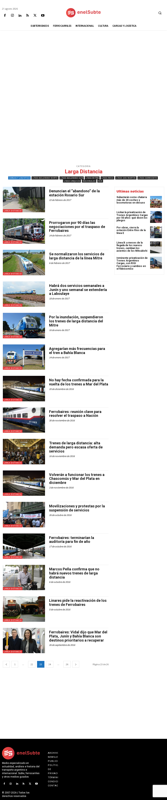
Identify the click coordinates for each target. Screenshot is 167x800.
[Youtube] (42, 15)
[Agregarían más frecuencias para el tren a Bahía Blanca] (24, 357)
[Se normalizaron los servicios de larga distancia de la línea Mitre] (24, 262)
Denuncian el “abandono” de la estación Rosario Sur (74, 193)
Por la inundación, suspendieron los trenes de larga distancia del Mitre (76, 321)
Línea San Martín (126, 178)
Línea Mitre (92, 178)
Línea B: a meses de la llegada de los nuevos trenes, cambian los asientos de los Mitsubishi (131, 246)
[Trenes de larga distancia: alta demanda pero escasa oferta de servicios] (24, 451)
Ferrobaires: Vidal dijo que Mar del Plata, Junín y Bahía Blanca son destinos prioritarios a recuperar (78, 636)
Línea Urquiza (72, 181)
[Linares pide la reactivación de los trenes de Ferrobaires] (24, 609)
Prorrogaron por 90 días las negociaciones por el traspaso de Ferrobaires (77, 226)
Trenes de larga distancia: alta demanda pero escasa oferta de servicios (76, 447)
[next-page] (75, 664)
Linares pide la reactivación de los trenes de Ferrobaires (78, 602)
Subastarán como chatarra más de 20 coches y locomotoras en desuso (131, 200)
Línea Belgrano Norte (45, 178)
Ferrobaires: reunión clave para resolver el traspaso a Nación (75, 413)
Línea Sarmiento (147, 178)
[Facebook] (5, 15)
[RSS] (27, 15)
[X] (35, 15)
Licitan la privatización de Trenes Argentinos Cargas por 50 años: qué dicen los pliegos (132, 216)
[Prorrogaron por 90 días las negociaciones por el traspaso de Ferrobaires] (24, 231)
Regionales (89, 181)
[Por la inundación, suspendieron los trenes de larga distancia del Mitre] (24, 325)
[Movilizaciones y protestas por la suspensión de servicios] (24, 514)
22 (32, 664)
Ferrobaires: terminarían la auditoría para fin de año (71, 540)
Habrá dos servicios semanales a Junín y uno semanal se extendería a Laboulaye (78, 289)
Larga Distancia (13, 210)
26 (67, 664)
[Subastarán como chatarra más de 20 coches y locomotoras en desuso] (156, 202)
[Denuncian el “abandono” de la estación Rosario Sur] (24, 199)
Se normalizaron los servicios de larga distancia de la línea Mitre (76, 256)
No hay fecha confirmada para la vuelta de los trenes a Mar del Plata (78, 382)
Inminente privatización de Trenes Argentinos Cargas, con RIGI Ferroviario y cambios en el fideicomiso (132, 263)
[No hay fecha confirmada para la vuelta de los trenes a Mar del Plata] (24, 388)
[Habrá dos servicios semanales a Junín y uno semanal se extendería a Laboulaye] (24, 294)
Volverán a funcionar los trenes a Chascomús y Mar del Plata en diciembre (76, 478)
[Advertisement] (83, 60)
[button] (160, 13)
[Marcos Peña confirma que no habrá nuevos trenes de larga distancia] (24, 577)
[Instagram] (12, 15)
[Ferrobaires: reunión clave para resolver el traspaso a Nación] (24, 420)
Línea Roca (107, 178)
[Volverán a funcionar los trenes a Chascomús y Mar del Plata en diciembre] (24, 483)
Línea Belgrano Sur (71, 178)
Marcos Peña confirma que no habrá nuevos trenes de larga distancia (74, 573)
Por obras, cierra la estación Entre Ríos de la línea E (131, 230)
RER (100, 181)
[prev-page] (6, 664)
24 (49, 664)
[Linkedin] (20, 15)
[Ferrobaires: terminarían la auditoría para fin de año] (24, 546)
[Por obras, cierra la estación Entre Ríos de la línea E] (156, 232)
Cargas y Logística (19, 178)
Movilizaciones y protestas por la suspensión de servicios (77, 508)
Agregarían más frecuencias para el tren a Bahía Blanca (77, 350)
